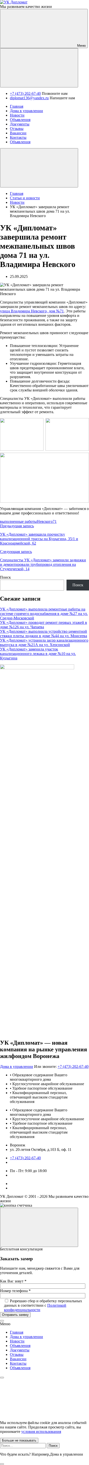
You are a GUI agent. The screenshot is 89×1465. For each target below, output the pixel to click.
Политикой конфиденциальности (35, 1307)
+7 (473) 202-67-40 (25, 93)
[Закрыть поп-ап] (2, 1321)
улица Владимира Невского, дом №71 (32, 311)
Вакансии (18, 1359)
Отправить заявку (15, 1315)
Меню (81, 45)
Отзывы (16, 1354)
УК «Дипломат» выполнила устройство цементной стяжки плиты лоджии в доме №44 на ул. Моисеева (43, 633)
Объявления (20, 1345)
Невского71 (47, 521)
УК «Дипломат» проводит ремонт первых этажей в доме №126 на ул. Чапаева (43, 624)
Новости (17, 1341)
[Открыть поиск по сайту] (39, 67)
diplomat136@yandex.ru (29, 98)
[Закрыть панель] (2, 1377)
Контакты (18, 1363)
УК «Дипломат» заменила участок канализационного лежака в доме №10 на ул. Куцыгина (38, 653)
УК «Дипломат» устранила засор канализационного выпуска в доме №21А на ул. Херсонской (44, 642)
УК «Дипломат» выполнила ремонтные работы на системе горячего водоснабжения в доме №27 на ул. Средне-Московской (44, 613)
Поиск (5, 577)
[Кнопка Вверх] (39, 1227)
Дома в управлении (16, 1066)
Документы (19, 1350)
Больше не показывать (19, 1440)
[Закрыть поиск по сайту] (2, 1464)
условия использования (41, 1431)
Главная (16, 1332)
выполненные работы (18, 521)
